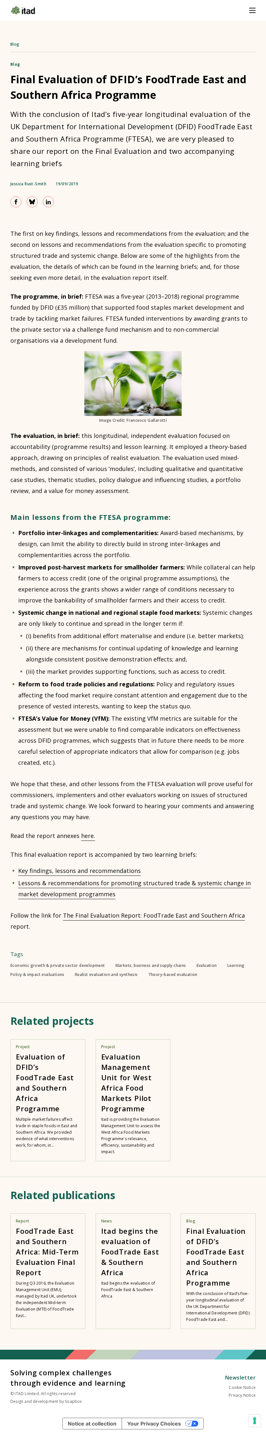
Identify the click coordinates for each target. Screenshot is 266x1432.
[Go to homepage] (22, 10)
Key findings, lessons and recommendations (79, 871)
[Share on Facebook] (15, 201)
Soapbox (73, 1401)
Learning (236, 966)
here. (88, 836)
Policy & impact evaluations (37, 975)
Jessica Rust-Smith (28, 184)
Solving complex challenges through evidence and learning (68, 1378)
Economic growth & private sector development (57, 966)
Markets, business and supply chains (150, 966)
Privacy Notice (242, 1395)
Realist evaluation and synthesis (106, 975)
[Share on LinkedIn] (48, 201)
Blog (14, 44)
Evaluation (207, 966)
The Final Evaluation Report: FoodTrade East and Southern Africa (154, 915)
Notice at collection (92, 1423)
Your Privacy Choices (154, 1423)
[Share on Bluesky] (32, 201)
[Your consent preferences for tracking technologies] (254, 1421)
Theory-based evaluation (173, 975)
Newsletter (240, 1377)
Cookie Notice (242, 1387)
